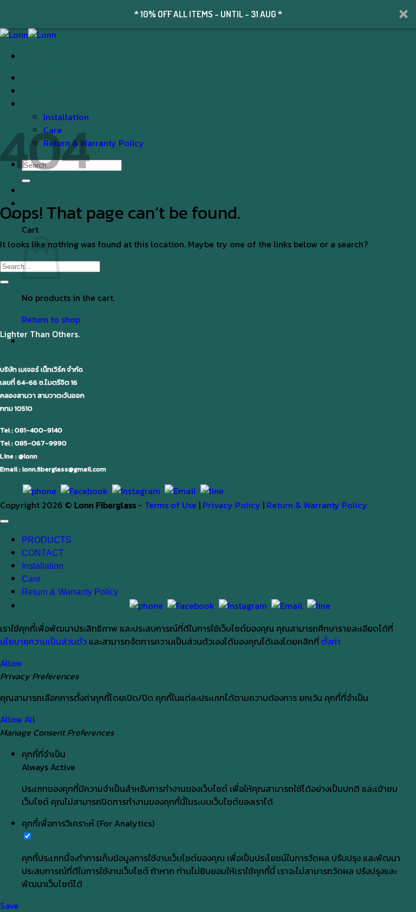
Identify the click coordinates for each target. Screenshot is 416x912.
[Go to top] (4, 521)
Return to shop (51, 319)
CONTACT (43, 552)
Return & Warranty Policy (93, 142)
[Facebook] (84, 490)
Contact (36, 91)
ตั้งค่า (331, 641)
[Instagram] (136, 490)
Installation (42, 565)
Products (39, 78)
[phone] (39, 490)
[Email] (180, 490)
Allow (11, 663)
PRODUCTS (47, 539)
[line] (212, 490)
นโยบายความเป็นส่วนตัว (43, 641)
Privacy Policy (232, 504)
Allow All (17, 719)
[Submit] (4, 282)
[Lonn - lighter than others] (28, 34)
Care (31, 578)
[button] (208, 14)
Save (9, 905)
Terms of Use (171, 504)
